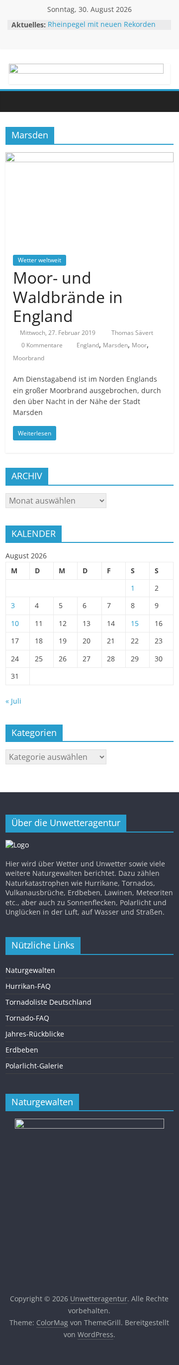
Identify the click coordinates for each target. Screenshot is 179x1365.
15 (135, 623)
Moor (139, 345)
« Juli (13, 701)
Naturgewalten (30, 970)
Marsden (115, 345)
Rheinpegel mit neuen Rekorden (102, 24)
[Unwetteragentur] (15, 101)
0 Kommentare (41, 345)
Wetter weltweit (39, 260)
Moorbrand (28, 358)
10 (15, 623)
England (88, 345)
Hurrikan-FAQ (28, 986)
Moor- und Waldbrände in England (68, 296)
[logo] (17, 844)
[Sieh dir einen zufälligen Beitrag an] (164, 101)
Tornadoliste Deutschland (48, 1002)
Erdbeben (21, 1049)
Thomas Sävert (132, 332)
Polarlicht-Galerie (34, 1065)
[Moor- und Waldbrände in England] (89, 158)
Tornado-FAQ (27, 1018)
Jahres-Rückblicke (34, 1034)
